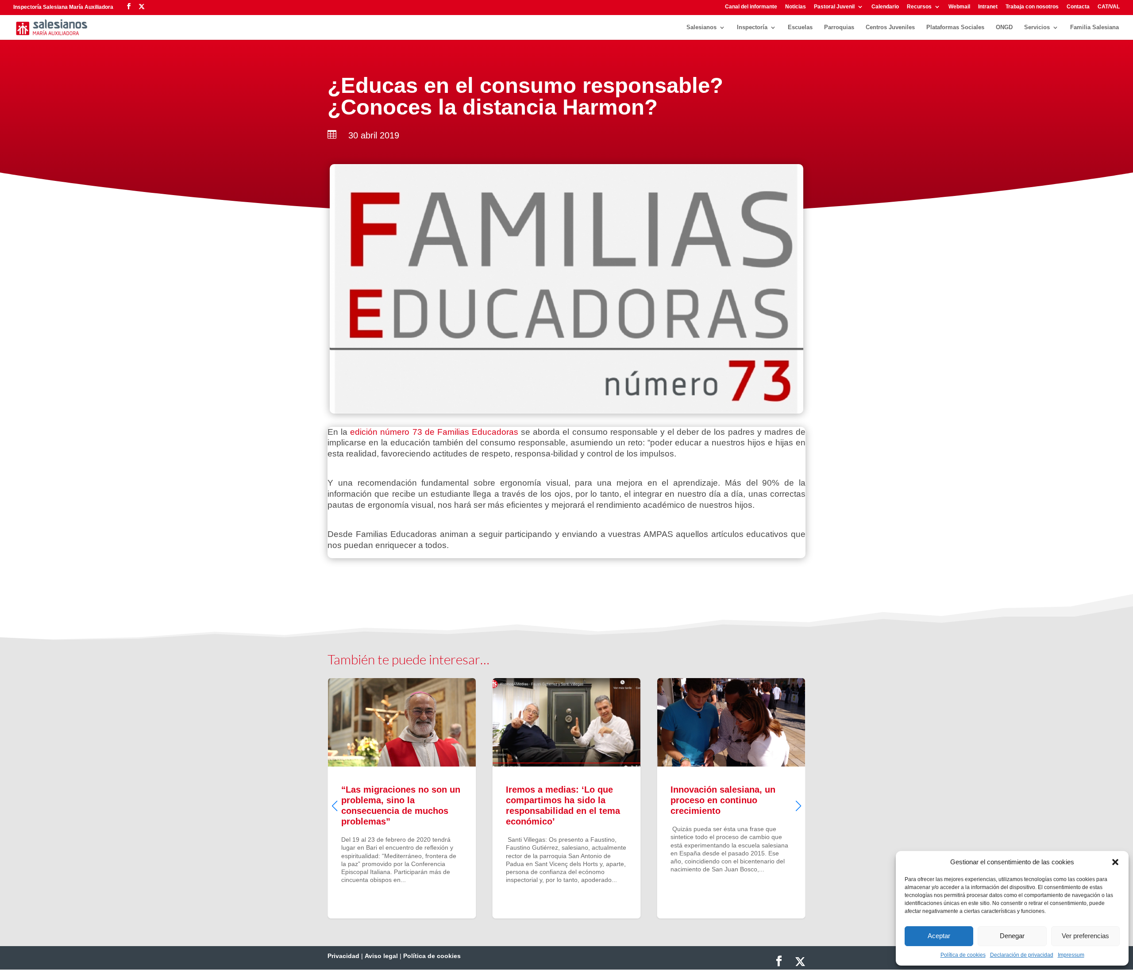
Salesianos (701, 27)
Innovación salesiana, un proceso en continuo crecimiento (731, 798)
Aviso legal (381, 955)
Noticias (795, 7)
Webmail (959, 7)
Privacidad (343, 955)
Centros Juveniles (890, 27)
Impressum (1071, 955)
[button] (1115, 862)
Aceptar (939, 935)
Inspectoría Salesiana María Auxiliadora (63, 7)
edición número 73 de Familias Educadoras (434, 432)
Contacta (1078, 7)
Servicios (1037, 27)
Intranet (988, 7)
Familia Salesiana (1094, 27)
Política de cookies (963, 955)
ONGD (1004, 27)
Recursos (919, 7)
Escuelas (800, 27)
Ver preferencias (1085, 935)
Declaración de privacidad (1021, 955)
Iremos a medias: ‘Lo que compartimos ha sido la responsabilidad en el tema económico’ (566, 798)
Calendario (885, 7)
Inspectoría (752, 27)
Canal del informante (751, 7)
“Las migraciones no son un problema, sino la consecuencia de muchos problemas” (402, 798)
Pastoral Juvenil (834, 7)
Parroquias (839, 27)
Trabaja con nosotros (1032, 7)
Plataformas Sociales (955, 27)
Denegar (1012, 935)
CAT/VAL (1109, 7)
